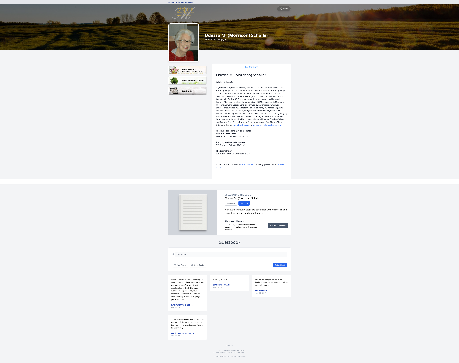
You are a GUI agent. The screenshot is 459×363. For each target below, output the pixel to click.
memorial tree (246, 164)
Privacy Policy (222, 352)
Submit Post (280, 265)
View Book (231, 203)
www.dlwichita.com (242, 125)
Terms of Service (236, 352)
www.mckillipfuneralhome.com (267, 125)
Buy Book (244, 203)
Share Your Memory (278, 225)
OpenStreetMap (232, 356)
